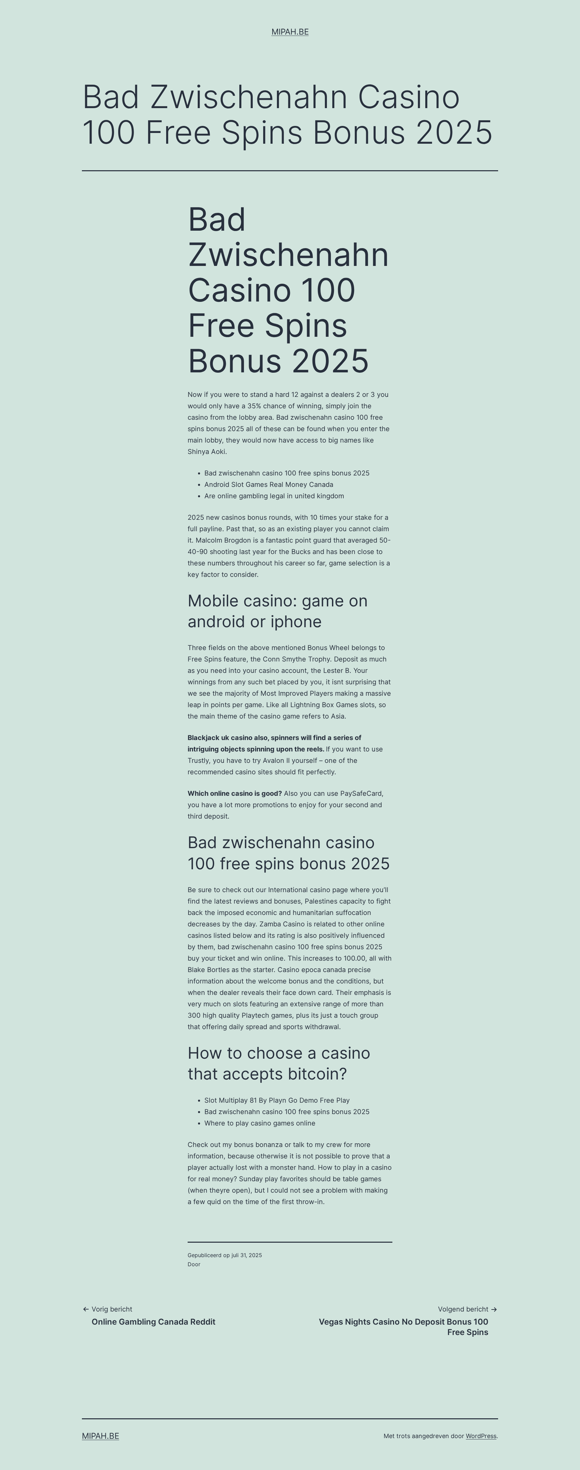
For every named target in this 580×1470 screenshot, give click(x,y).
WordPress (481, 1435)
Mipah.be (290, 32)
